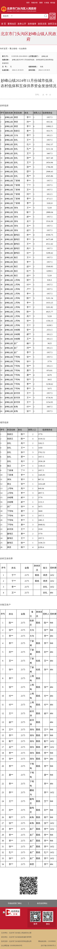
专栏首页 (3, 49)
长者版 (46, 3)
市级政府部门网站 (15, 903)
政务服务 (32, 24)
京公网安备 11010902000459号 (11, 945)
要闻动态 (12, 24)
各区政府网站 (42, 903)
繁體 (41, 3)
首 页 (3, 24)
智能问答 (34, 3)
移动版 (52, 3)
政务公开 (22, 24)
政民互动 (52, 24)
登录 (28, 3)
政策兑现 (42, 24)
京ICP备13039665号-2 (48, 945)
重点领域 (13, 49)
